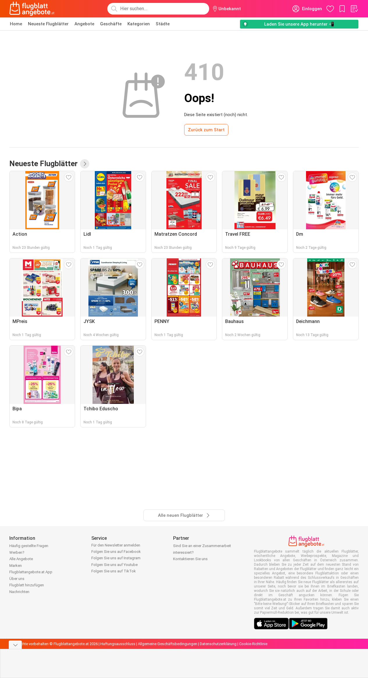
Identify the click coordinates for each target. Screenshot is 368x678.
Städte (163, 23)
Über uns (16, 578)
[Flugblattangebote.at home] (31, 8)
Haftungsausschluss (117, 644)
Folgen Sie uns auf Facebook (116, 551)
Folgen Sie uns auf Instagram (116, 558)
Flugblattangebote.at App (30, 572)
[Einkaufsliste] (354, 8)
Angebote (84, 23)
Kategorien (138, 23)
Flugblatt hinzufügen (26, 585)
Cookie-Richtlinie (253, 644)
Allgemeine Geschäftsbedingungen (167, 644)
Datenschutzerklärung (218, 644)
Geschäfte (111, 23)
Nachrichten (19, 592)
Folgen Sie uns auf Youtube (114, 564)
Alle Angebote (21, 559)
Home (16, 23)
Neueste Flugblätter (48, 23)
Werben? (16, 552)
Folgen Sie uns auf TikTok (113, 571)
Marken (15, 565)
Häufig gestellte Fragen (28, 546)
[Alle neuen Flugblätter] (84, 163)
